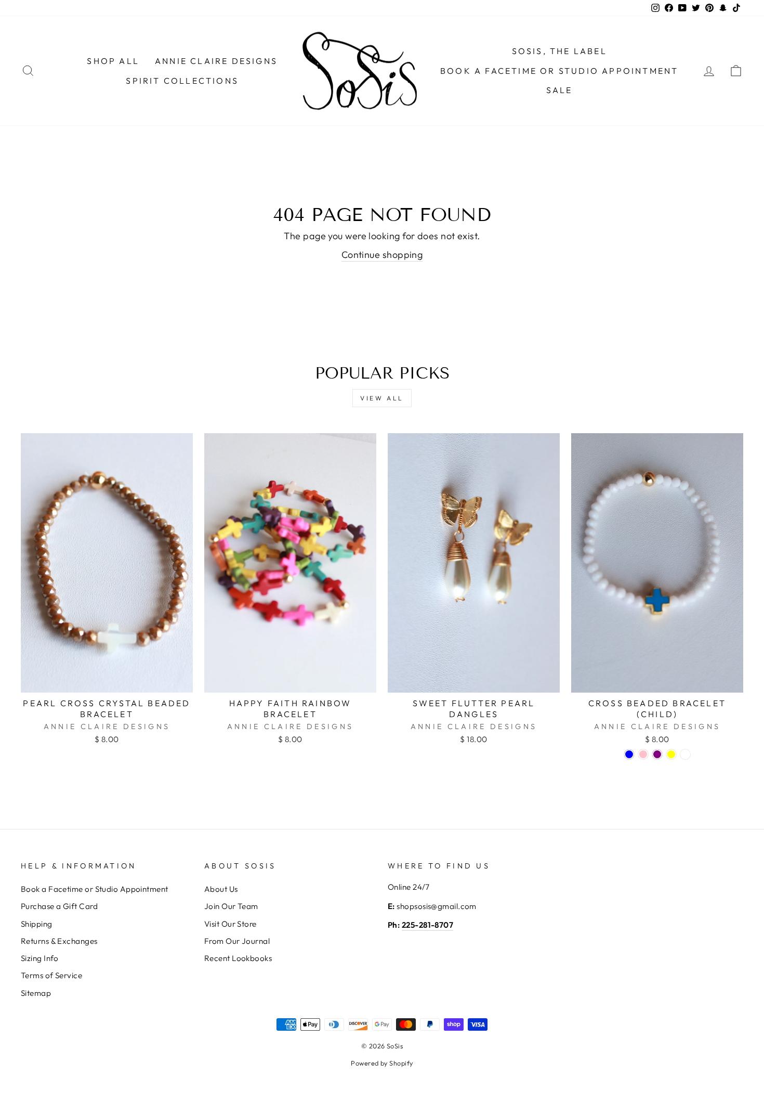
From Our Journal (237, 941)
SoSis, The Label (559, 51)
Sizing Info (40, 958)
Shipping (36, 924)
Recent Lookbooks (238, 958)
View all (382, 398)
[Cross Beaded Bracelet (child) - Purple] (657, 754)
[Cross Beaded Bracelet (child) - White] (685, 754)
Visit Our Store (230, 924)
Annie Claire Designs (216, 61)
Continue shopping (382, 255)
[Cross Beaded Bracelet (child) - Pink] (643, 754)
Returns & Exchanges (59, 941)
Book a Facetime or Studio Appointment (94, 889)
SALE (559, 90)
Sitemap (36, 993)
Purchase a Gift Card (59, 906)
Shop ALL (113, 61)
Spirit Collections (182, 80)
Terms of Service (51, 975)
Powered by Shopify (382, 1063)
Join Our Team (231, 906)
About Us (221, 889)
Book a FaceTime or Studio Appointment (559, 71)
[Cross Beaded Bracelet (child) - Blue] (629, 754)
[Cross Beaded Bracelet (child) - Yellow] (671, 754)
